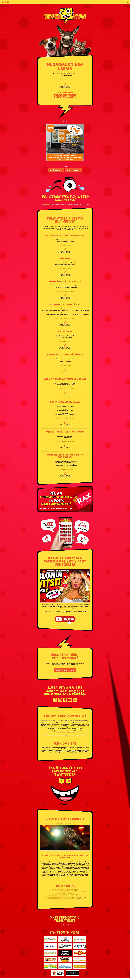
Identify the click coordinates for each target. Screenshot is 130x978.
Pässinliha (65, 258)
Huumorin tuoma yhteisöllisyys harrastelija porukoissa (62, 898)
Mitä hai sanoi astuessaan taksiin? (65, 431)
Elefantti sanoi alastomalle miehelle (65, 378)
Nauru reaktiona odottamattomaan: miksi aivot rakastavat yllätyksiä (62, 897)
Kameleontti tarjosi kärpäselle (65, 354)
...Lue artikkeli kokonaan (70, 876)
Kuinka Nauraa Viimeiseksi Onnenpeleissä (62, 894)
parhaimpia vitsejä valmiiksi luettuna (69, 604)
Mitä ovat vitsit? (62, 893)
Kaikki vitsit (73, 170)
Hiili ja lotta (65, 331)
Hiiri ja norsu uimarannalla (65, 402)
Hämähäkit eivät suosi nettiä (65, 281)
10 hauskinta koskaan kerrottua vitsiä (62, 889)
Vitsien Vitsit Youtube (67, 607)
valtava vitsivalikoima (53, 725)
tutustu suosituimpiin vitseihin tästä (65, 732)
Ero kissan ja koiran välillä (65, 304)
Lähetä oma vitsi (65, 670)
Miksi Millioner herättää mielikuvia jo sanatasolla (62, 896)
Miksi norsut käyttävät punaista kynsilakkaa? (65, 455)
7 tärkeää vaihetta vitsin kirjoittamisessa (62, 890)
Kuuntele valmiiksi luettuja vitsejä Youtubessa (62, 900)
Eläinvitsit (56, 170)
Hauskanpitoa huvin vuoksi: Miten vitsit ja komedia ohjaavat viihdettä (62, 891)
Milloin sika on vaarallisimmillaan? (65, 235)
